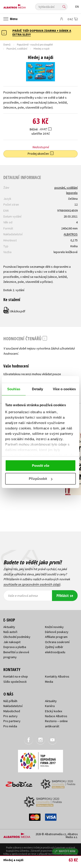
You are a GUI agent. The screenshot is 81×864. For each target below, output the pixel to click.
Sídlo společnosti (15, 682)
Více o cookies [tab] (64, 389)
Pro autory (10, 716)
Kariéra (50, 706)
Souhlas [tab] (13, 389)
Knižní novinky (54, 627)
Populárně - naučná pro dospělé (35, 44)
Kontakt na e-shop (15, 676)
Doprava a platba (14, 647)
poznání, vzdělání (66, 188)
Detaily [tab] (37, 389)
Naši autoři (10, 632)
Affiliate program (56, 637)
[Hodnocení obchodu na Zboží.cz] (19, 782)
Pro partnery (11, 721)
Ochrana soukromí (57, 642)
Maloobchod (11, 711)
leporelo (72, 193)
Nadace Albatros (56, 716)
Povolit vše (40, 465)
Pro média (10, 726)
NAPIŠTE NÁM (67, 851)
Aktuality (9, 627)
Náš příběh (10, 701)
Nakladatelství (12, 706)
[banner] (23, 5)
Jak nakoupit (11, 642)
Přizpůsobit (38, 479)
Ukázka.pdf (14, 311)
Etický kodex (53, 711)
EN (77, 7)
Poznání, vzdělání (17, 48)
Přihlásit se (64, 595)
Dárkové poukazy (56, 632)
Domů (7, 44)
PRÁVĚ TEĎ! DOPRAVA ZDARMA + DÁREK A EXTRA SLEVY (41, 32)
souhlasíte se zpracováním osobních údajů (31, 584)
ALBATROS (71, 234)
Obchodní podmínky (16, 637)
